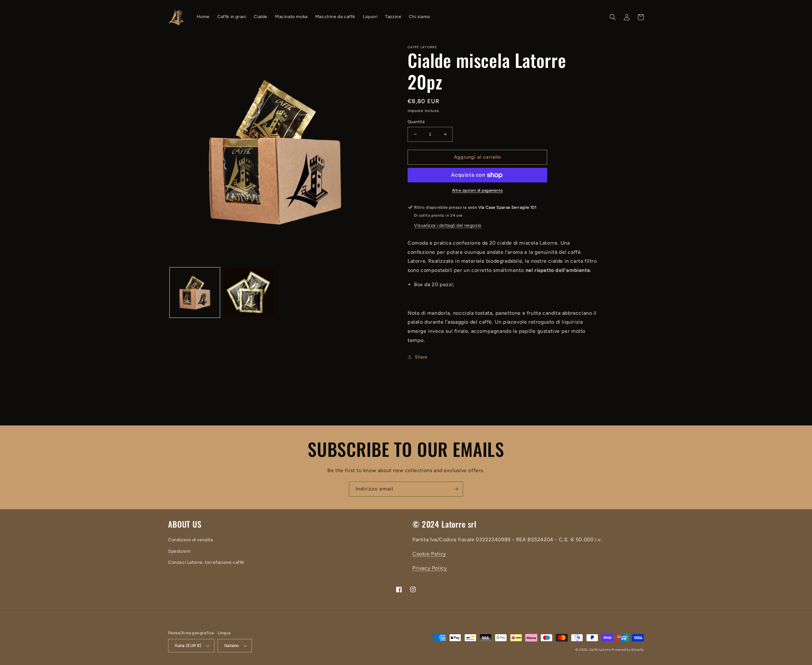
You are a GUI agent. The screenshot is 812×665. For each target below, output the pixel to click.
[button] (613, 17)
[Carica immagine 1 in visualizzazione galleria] (195, 292)
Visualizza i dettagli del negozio (447, 225)
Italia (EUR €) (188, 645)
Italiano (231, 645)
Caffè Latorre (600, 650)
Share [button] (421, 357)
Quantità (416, 121)
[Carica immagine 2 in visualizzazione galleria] (248, 292)
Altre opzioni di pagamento (477, 190)
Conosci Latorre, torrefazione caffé (206, 562)
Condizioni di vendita (190, 540)
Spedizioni (179, 551)
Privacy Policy (429, 568)
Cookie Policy (429, 554)
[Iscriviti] (456, 489)
